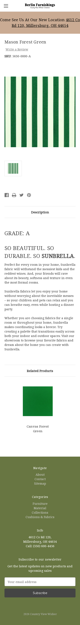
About (40, 475)
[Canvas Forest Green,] (38, 401)
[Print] (14, 195)
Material (40, 508)
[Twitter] (21, 195)
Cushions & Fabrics (40, 517)
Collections (40, 512)
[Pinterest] (29, 195)
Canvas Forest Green (38, 428)
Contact (40, 479)
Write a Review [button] (17, 49)
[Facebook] (6, 195)
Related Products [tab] (40, 371)
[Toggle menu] (6, 6)
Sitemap (40, 483)
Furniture (40, 504)
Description (40, 212)
